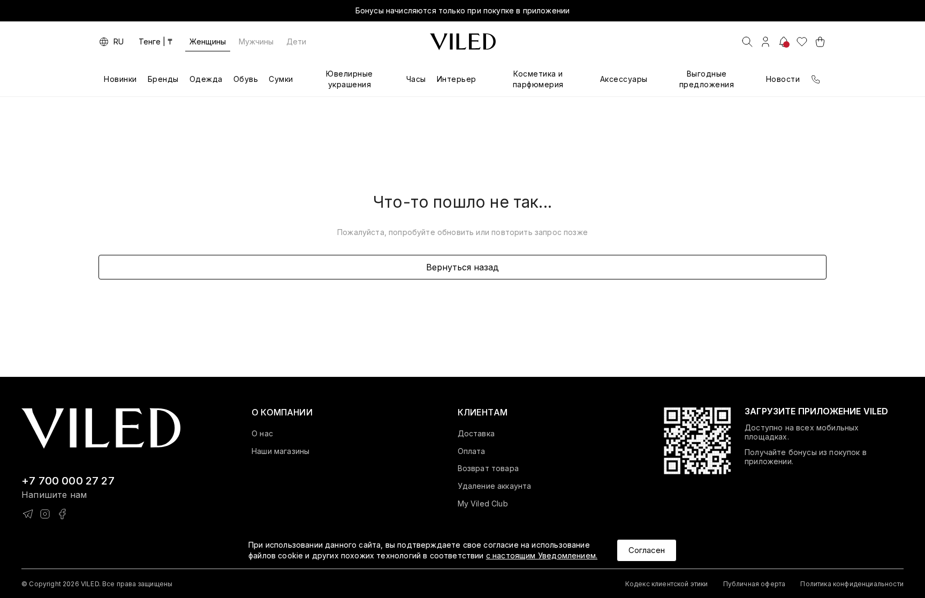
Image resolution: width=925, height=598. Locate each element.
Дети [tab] (296, 41)
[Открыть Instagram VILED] (45, 514)
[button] (282, 412)
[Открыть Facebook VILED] (62, 514)
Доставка (476, 433)
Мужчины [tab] (256, 41)
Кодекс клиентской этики (666, 584)
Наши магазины (280, 451)
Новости (783, 79)
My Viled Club (483, 503)
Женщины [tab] (207, 41)
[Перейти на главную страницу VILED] (100, 428)
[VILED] (463, 41)
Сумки (281, 79)
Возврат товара (488, 468)
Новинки (120, 79)
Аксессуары (624, 79)
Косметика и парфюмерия (538, 79)
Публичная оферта (754, 584)
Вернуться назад (462, 267)
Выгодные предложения (706, 79)
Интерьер (456, 79)
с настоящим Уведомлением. (541, 555)
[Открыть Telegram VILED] (27, 514)
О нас (262, 433)
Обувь (246, 79)
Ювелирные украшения (349, 79)
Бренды (163, 79)
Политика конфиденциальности (852, 584)
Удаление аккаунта (495, 486)
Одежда (206, 79)
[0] (801, 41)
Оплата (472, 451)
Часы (416, 79)
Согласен (646, 550)
